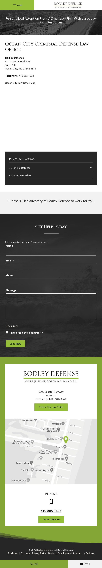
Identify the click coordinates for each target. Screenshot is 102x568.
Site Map (25, 553)
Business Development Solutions (65, 553)
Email (86, 563)
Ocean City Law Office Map (20, 82)
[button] (17, 5)
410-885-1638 (26, 75)
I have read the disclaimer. (26, 332)
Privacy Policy (39, 553)
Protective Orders (21, 175)
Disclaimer (12, 325)
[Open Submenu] (91, 167)
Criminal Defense (20, 167)
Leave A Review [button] (51, 519)
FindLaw (90, 553)
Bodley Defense (44, 550)
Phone (9, 275)
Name (9, 245)
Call (35, 563)
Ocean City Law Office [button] (51, 407)
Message (11, 290)
